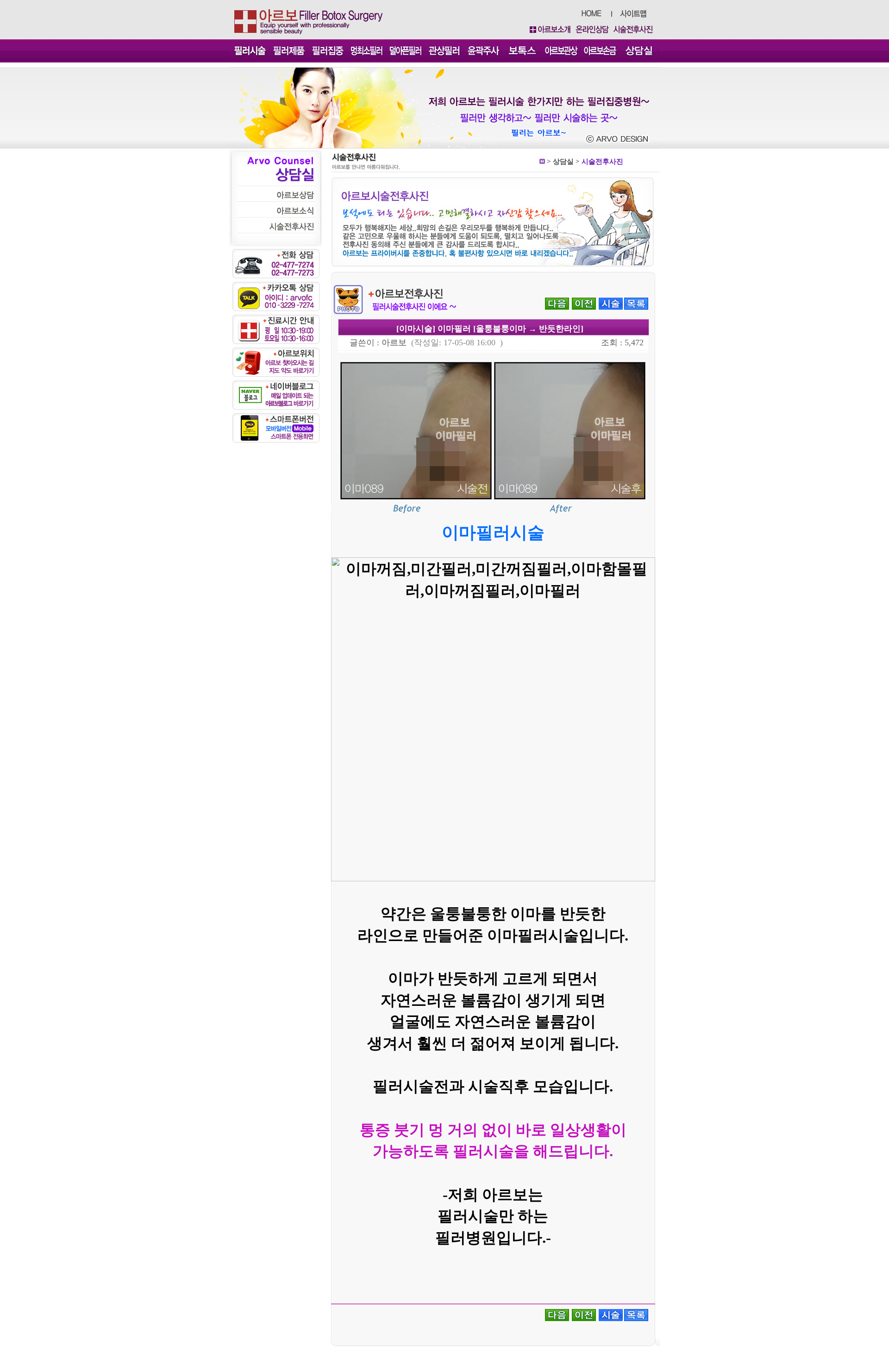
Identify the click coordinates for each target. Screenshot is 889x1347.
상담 (560, 161)
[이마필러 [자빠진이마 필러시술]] (557, 303)
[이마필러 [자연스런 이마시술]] (584, 303)
